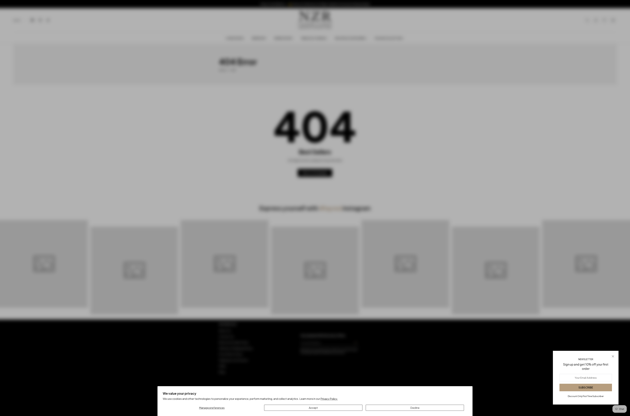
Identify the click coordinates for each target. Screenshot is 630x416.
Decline (415, 407)
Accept (313, 407)
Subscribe (585, 387)
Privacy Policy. (329, 398)
